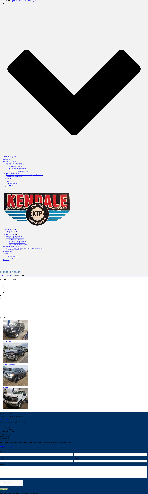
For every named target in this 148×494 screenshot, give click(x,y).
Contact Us (6, 187)
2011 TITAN (6, 387)
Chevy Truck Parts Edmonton (17, 168)
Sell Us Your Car (7, 178)
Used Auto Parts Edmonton (14, 163)
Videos (8, 182)
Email (2, 458)
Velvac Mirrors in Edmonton (14, 176)
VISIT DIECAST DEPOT (6, 446)
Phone (76, 458)
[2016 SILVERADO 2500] (15, 363)
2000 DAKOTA (9, 276)
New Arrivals (6, 160)
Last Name (77, 452)
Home (2, 276)
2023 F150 (6, 410)
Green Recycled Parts (12, 183)
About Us (5, 180)
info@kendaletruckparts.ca (30, 1)
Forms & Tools (10, 185)
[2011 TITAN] (15, 386)
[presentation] (11, 483)
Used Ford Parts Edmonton (17, 170)
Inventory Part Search (12, 231)
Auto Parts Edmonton (9, 161)
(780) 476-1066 (16, 1)
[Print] (0, 296)
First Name (3, 452)
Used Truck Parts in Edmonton (15, 165)
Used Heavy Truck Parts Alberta (18, 171)
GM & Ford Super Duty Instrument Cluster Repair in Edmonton (24, 175)
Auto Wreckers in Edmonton (11, 173)
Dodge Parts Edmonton (16, 166)
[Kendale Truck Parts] (37, 226)
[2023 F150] (15, 408)
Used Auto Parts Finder (10, 156)
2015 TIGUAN (7, 342)
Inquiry (2, 464)
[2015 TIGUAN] (15, 340)
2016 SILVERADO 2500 (9, 364)
